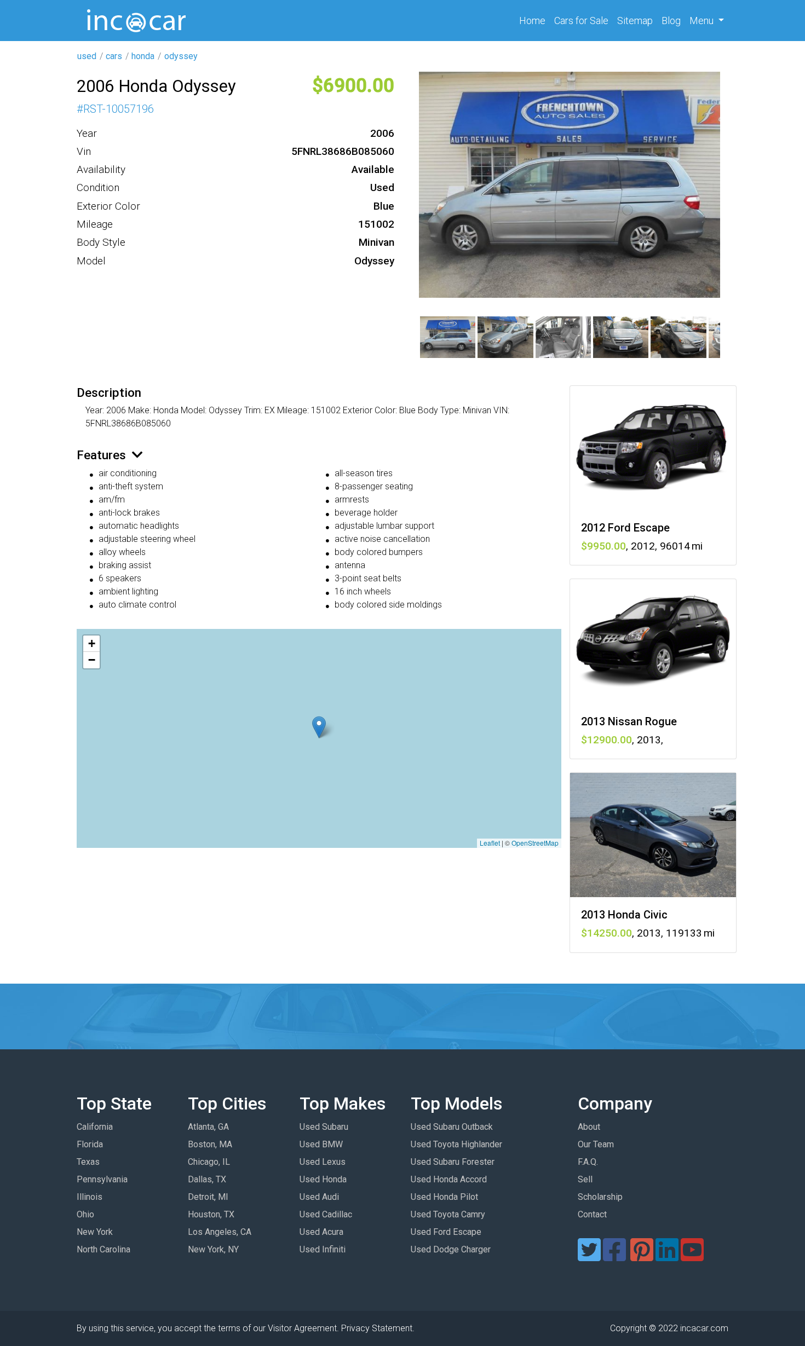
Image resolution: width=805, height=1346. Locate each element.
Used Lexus (323, 1162)
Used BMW (321, 1144)
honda (142, 56)
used (86, 56)
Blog (671, 20)
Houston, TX (211, 1214)
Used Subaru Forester (453, 1162)
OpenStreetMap (535, 842)
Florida (90, 1144)
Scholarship (600, 1197)
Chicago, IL (209, 1162)
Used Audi (319, 1197)
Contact (592, 1214)
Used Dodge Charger (451, 1249)
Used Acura (321, 1232)
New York (95, 1232)
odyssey (181, 56)
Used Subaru (324, 1127)
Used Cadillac (326, 1214)
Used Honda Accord (449, 1179)
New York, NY (213, 1249)
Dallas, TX (207, 1179)
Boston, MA (210, 1144)
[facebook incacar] (614, 1256)
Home (534, 20)
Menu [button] (702, 20)
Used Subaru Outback (452, 1127)
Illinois (89, 1197)
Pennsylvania (102, 1179)
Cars (581, 20)
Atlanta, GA (208, 1127)
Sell (585, 1179)
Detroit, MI (208, 1197)
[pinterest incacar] (641, 1256)
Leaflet (490, 842)
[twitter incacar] (589, 1256)
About (589, 1127)
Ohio (85, 1214)
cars (114, 56)
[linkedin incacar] (667, 1256)
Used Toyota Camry (448, 1214)
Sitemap (635, 20)
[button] (319, 727)
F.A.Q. (588, 1162)
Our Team (596, 1144)
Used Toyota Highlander (456, 1144)
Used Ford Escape (446, 1232)
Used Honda (323, 1179)
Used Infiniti (323, 1249)
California (95, 1127)
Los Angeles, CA (219, 1232)
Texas (88, 1162)
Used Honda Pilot (444, 1197)
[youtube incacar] (692, 1256)
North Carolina (103, 1249)
